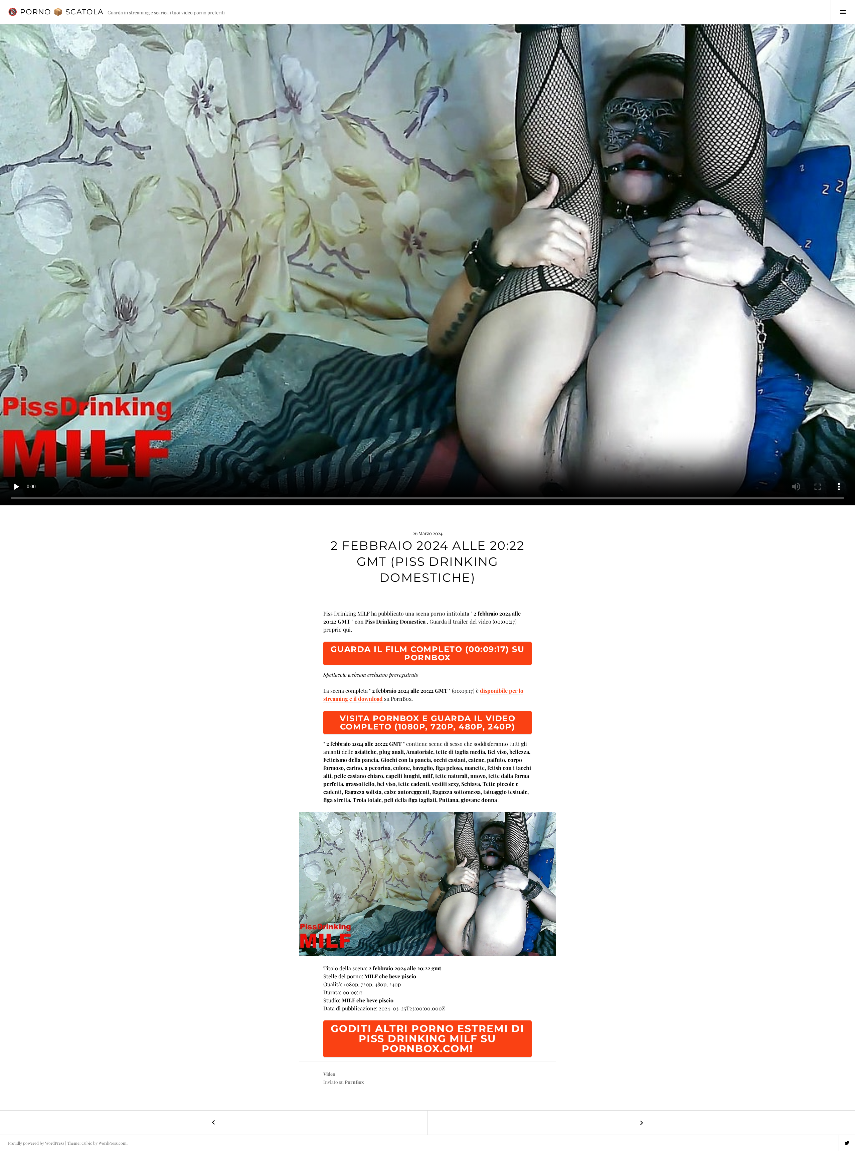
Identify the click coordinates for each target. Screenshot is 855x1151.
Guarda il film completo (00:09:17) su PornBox (428, 653)
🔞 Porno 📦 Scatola (56, 11)
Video (329, 1074)
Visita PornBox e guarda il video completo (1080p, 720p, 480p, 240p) (427, 722)
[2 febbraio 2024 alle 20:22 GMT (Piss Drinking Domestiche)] (427, 884)
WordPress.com (113, 1143)
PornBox (354, 1082)
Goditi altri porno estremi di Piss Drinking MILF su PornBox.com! (427, 1038)
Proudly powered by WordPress (36, 1143)
